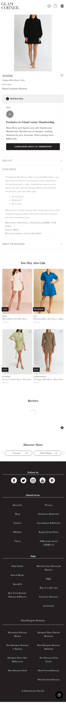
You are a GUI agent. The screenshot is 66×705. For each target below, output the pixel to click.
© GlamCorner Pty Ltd (33, 691)
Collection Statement (48, 514)
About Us (17, 505)
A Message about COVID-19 (49, 543)
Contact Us (48, 605)
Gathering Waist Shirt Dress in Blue (48, 319)
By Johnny (6, 376)
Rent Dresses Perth (17, 670)
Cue (35, 316)
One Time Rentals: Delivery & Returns (17, 595)
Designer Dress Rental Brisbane (48, 634)
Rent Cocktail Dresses (49, 679)
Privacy (48, 505)
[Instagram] (33, 480)
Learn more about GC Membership (33, 147)
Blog (17, 514)
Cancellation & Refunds (48, 523)
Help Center (17, 566)
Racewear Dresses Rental (17, 634)
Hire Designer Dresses (33, 620)
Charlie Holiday (40, 376)
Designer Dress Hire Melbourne (17, 659)
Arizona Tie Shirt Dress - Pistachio (16, 379)
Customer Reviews (48, 596)
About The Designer (13, 244)
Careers (17, 523)
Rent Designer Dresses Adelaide (48, 647)
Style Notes (9, 169)
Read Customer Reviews (14, 88)
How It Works (17, 575)
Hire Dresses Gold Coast (49, 659)
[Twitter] (23, 480)
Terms (17, 541)
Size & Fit (7, 160)
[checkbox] (7, 98)
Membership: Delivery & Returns (48, 568)
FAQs (48, 578)
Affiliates (17, 532)
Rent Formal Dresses (48, 670)
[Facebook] (14, 480)
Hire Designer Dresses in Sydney (17, 647)
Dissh (4, 316)
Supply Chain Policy (48, 532)
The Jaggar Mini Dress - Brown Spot (49, 379)
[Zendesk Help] (59, 695)
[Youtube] (42, 480)
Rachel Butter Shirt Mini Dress (14, 319)
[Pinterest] (52, 480)
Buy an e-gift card (49, 587)
